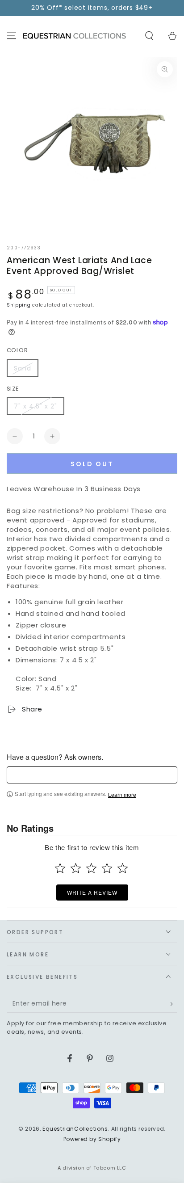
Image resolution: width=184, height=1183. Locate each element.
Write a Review (92, 892)
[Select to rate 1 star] (60, 868)
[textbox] (92, 774)
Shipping (19, 305)
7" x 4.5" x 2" (35, 406)
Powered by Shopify (92, 1139)
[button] (149, 35)
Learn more (122, 794)
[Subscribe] (172, 1004)
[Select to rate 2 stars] (76, 868)
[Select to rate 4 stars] (107, 868)
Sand (22, 368)
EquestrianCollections (75, 1128)
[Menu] (11, 35)
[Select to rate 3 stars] (91, 868)
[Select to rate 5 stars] (123, 868)
